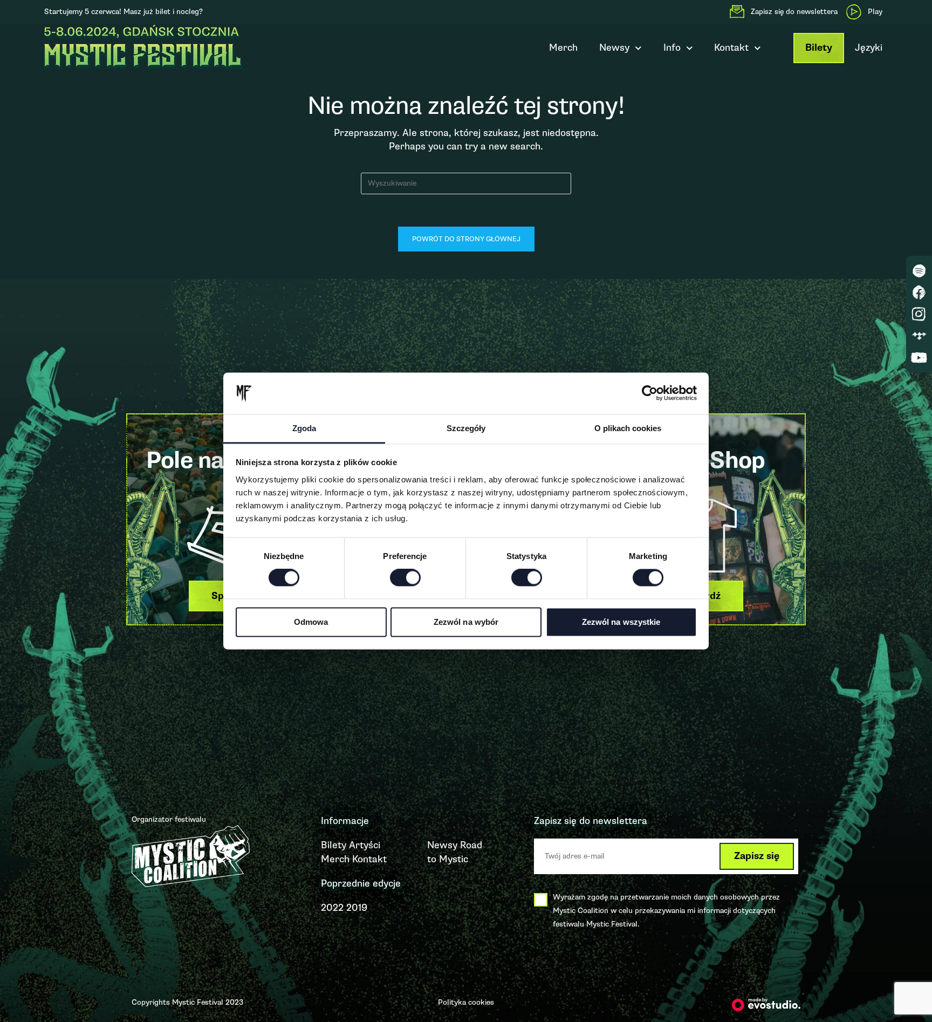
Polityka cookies (466, 1002)
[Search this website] (466, 182)
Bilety (818, 48)
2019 (356, 908)
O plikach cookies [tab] (627, 428)
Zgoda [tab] (304, 428)
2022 (332, 908)
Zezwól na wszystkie (621, 621)
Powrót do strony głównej (466, 239)
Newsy (614, 47)
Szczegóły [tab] (466, 428)
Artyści (364, 845)
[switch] (405, 578)
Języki (868, 47)
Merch (563, 47)
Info (672, 47)
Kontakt (369, 859)
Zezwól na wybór (466, 621)
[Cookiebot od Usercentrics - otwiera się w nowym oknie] (649, 393)
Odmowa (311, 621)
